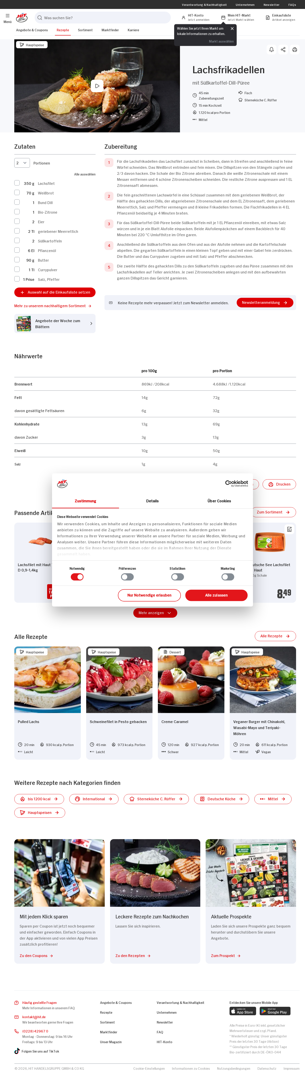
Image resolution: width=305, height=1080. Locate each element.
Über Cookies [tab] (219, 500)
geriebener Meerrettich (58, 231)
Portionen (41, 162)
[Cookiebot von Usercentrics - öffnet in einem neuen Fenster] (228, 483)
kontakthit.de (34, 1016)
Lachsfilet (46, 183)
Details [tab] (152, 500)
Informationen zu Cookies (191, 1068)
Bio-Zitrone (47, 211)
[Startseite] (20, 17)
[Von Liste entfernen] (289, 529)
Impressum (291, 1068)
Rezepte (63, 29)
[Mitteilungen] (271, 49)
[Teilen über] (283, 49)
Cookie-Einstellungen (149, 1068)
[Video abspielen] (97, 86)
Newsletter (272, 4)
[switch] (127, 577)
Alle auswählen (85, 174)
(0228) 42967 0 (35, 1031)
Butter (43, 259)
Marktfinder (110, 29)
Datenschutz (266, 1068)
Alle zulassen (216, 594)
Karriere (133, 29)
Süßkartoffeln (50, 240)
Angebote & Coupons (32, 29)
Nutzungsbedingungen (233, 1068)
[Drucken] (295, 49)
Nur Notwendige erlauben (149, 594)
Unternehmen (245, 4)
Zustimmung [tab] (85, 500)
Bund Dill (45, 202)
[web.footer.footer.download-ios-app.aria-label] (243, 1011)
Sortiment (85, 29)
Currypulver (47, 269)
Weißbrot (46, 192)
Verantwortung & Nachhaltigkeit (204, 4)
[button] (55, 305)
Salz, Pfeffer (49, 279)
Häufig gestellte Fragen (39, 1002)
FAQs (292, 4)
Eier (41, 221)
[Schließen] (232, 28)
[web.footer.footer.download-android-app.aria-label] (275, 1011)
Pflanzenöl (47, 250)
